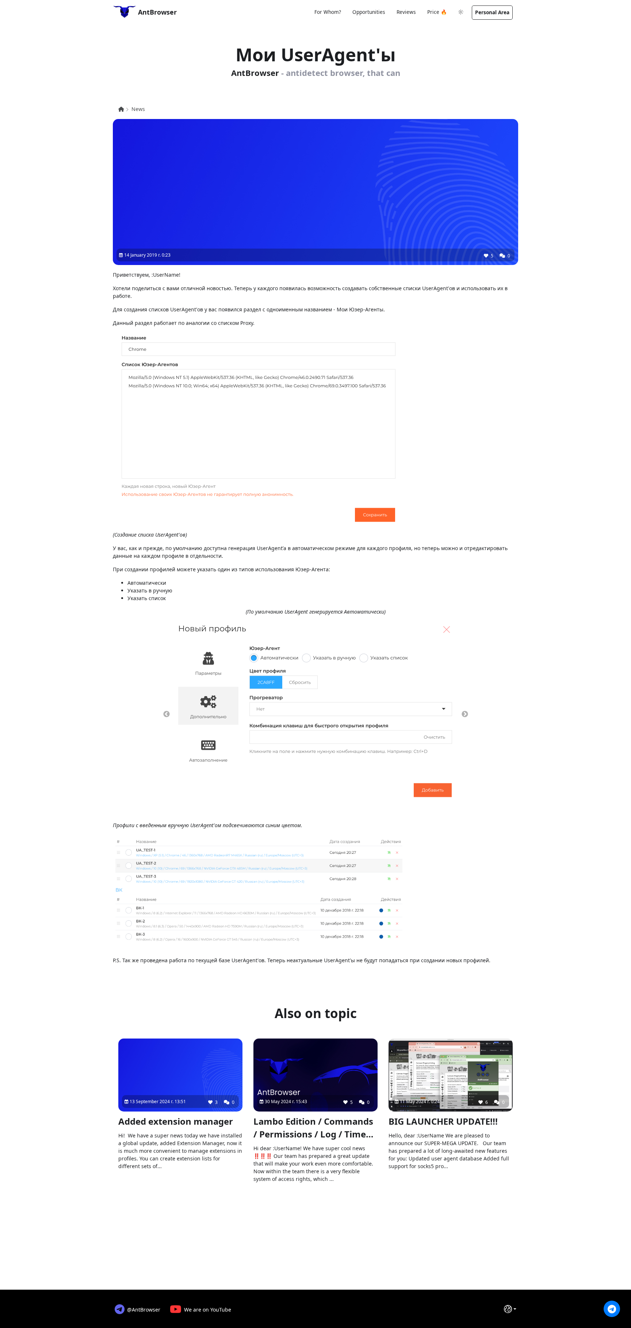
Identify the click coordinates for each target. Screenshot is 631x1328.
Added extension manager (175, 1121)
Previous (166, 714)
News (138, 108)
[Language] (510, 1309)
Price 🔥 (437, 11)
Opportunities (368, 11)
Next (465, 714)
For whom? (327, 11)
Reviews (406, 11)
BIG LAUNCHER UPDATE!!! (443, 1121)
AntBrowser (156, 12)
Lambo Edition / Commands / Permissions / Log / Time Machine (313, 1128)
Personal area (492, 12)
